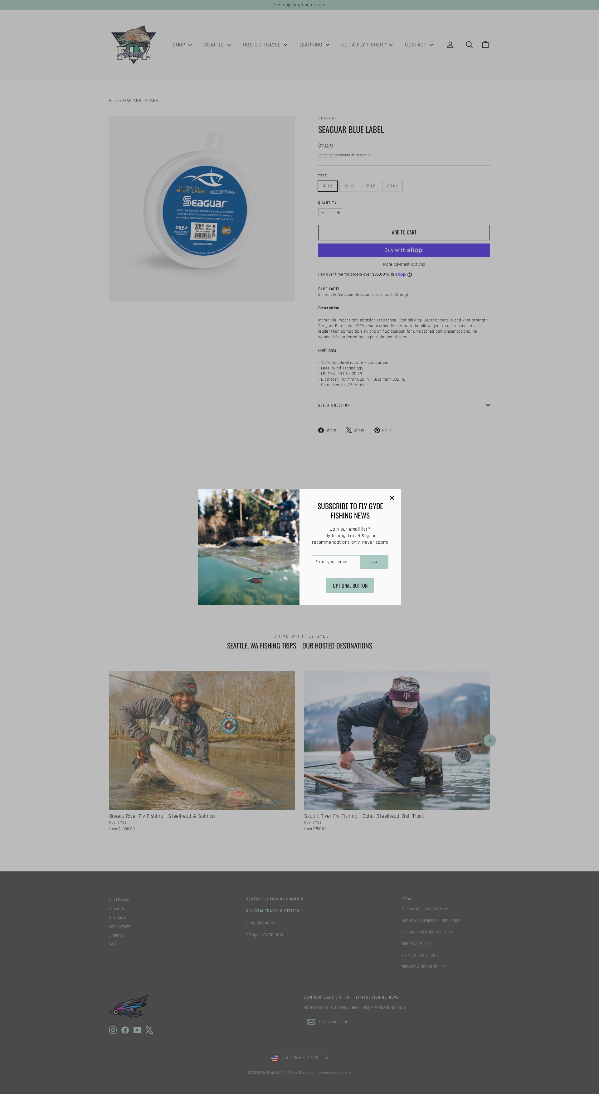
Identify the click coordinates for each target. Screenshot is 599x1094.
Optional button (350, 585)
